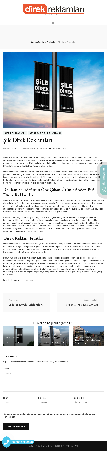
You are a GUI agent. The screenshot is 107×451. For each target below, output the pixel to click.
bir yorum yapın (59, 148)
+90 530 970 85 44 (26, 280)
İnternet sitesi (79, 397)
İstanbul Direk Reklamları (45, 133)
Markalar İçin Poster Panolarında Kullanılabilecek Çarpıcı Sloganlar (87, 340)
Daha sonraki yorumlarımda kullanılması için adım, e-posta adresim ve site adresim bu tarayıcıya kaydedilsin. (49, 415)
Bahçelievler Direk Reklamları (53, 342)
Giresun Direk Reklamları (16, 342)
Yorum (6, 368)
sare (14, 148)
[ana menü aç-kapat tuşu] (53, 22)
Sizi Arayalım (103, 177)
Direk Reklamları (15, 133)
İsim (5, 397)
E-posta (42, 397)
